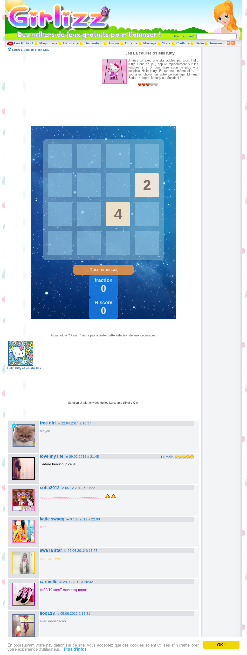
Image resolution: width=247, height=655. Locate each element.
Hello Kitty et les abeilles (24, 368)
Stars (166, 43)
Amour (113, 43)
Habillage (71, 43)
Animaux (217, 43)
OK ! (221, 645)
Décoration (93, 43)
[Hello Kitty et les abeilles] (20, 365)
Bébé (199, 43)
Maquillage (48, 43)
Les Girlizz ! (23, 43)
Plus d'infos (75, 649)
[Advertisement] (54, 85)
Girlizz (64, 16)
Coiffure (183, 43)
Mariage (149, 43)
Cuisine (131, 43)
